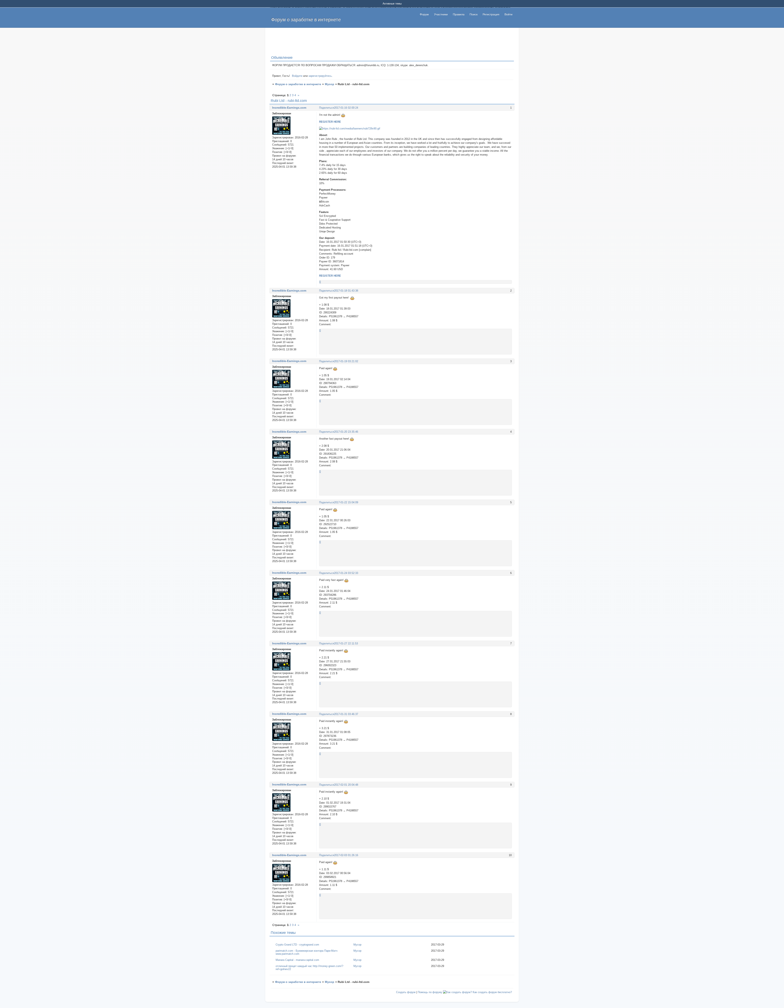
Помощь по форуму (430, 992)
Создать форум (405, 992)
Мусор (329, 84)
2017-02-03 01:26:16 (346, 855)
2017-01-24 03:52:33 (346, 573)
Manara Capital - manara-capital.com (297, 959)
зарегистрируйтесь (320, 75)
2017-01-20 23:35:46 (346, 431)
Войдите (297, 75)
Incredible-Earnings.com (289, 107)
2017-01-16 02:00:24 (346, 107)
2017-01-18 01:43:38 (346, 290)
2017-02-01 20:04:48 (346, 784)
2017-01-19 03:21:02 (346, 361)
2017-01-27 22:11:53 (346, 643)
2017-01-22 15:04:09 (346, 502)
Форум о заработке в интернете (298, 84)
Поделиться (326, 107)
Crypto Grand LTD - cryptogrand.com (297, 944)
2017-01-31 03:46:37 (346, 714)
